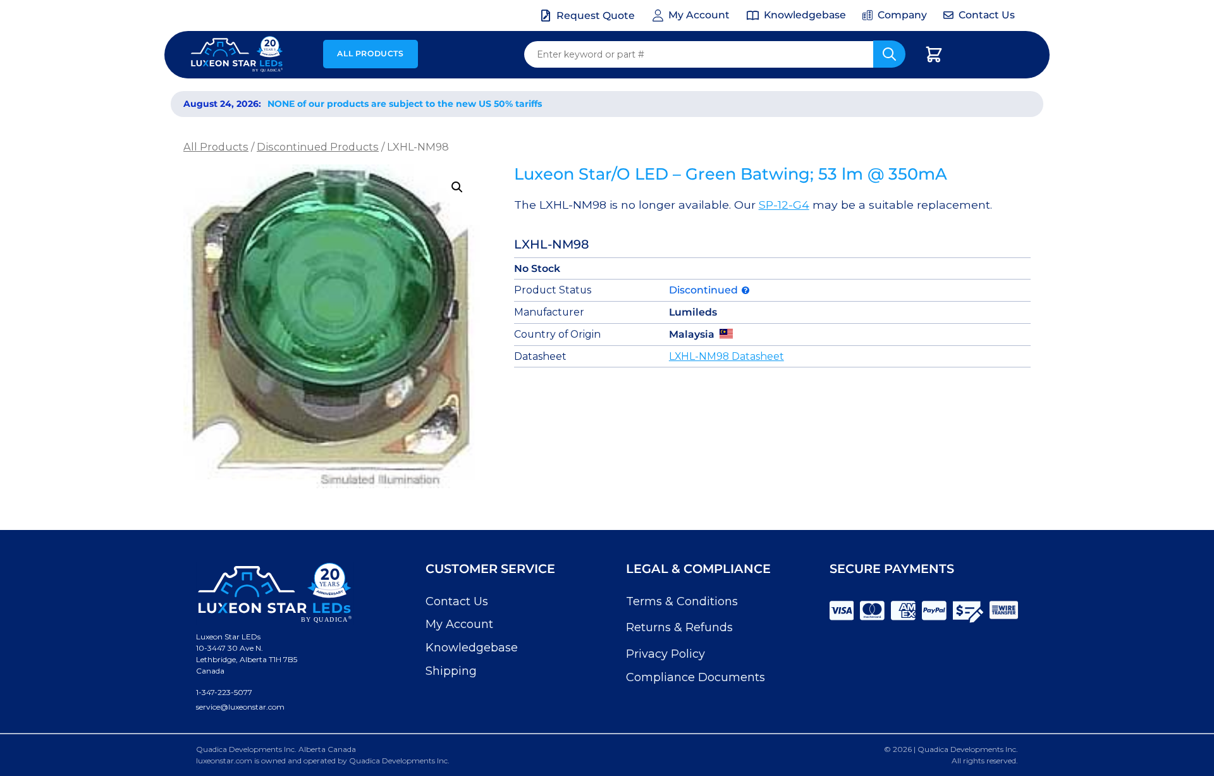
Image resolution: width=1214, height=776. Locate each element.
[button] (457, 187)
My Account (459, 624)
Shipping (451, 671)
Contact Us (457, 601)
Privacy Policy (665, 654)
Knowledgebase (472, 648)
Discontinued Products (318, 146)
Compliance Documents (695, 677)
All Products (370, 53)
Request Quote (595, 15)
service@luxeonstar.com (240, 706)
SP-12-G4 (784, 204)
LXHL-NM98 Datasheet (726, 356)
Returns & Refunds (679, 627)
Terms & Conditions (682, 601)
